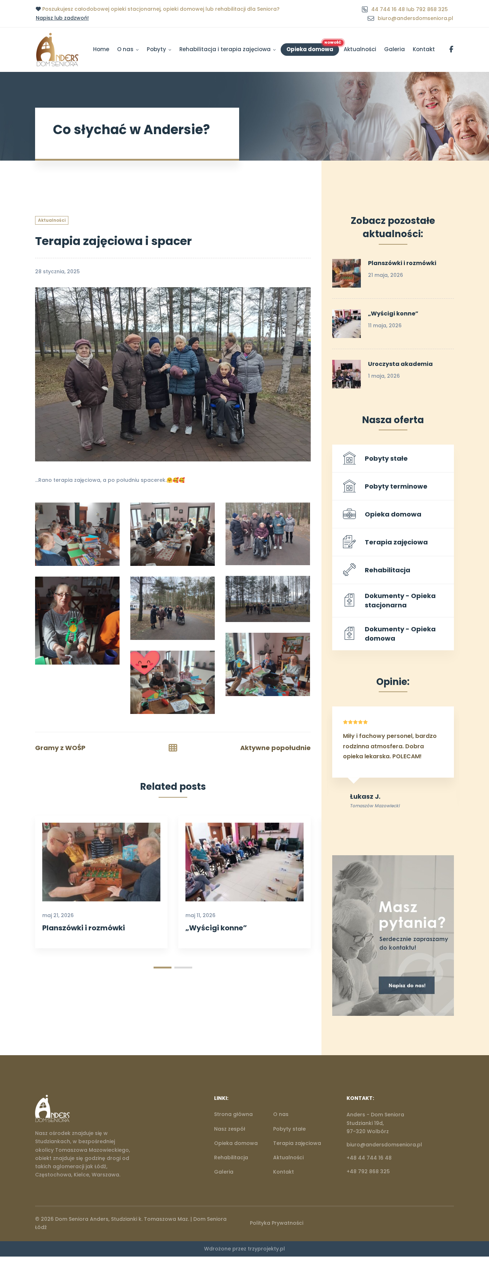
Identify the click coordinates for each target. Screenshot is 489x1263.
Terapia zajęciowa (396, 542)
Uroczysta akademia (400, 364)
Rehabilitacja (387, 570)
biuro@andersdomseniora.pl (384, 1144)
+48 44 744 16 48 (369, 1157)
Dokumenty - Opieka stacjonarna (400, 600)
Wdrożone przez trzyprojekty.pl (244, 1248)
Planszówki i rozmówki (83, 928)
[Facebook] (454, 1222)
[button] (162, 968)
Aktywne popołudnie (275, 748)
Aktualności (52, 220)
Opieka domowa (393, 514)
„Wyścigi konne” (216, 928)
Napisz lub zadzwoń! (62, 17)
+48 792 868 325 (368, 1171)
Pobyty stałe (386, 458)
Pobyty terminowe (396, 486)
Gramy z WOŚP (60, 748)
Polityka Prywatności (276, 1223)
